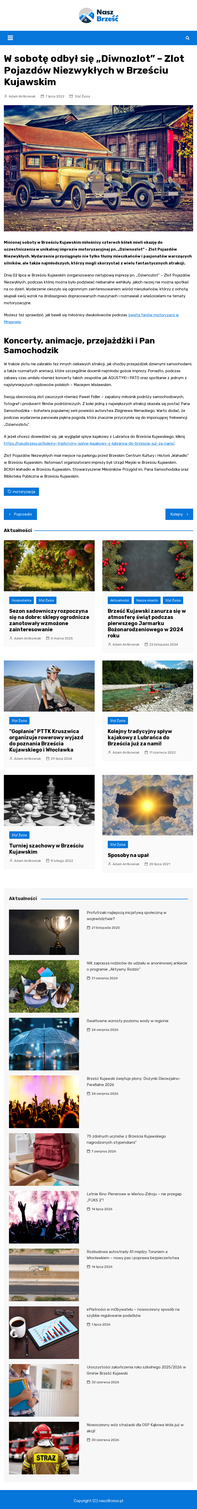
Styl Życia (82, 96)
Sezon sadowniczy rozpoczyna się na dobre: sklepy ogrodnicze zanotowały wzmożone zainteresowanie (49, 620)
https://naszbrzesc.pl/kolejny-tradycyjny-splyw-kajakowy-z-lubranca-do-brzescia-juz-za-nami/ (89, 443)
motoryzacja (24, 491)
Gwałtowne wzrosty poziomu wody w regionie (128, 1021)
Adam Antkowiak (22, 96)
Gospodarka (21, 600)
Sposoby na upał (128, 855)
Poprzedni (23, 514)
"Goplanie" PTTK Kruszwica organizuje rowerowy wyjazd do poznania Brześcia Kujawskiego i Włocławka (46, 740)
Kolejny (177, 514)
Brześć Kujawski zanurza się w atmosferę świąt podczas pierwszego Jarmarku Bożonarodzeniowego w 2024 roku (147, 623)
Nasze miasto (147, 600)
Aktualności (119, 600)
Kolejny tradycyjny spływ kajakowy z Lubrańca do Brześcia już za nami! (140, 737)
